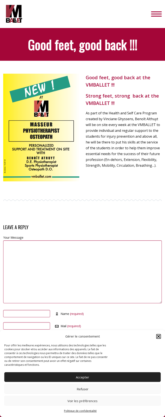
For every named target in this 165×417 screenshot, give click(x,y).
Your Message (13, 237)
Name (72, 314)
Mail (71, 326)
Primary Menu (156, 14)
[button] (158, 336)
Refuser (83, 389)
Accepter (82, 377)
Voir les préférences (82, 401)
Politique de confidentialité (80, 411)
